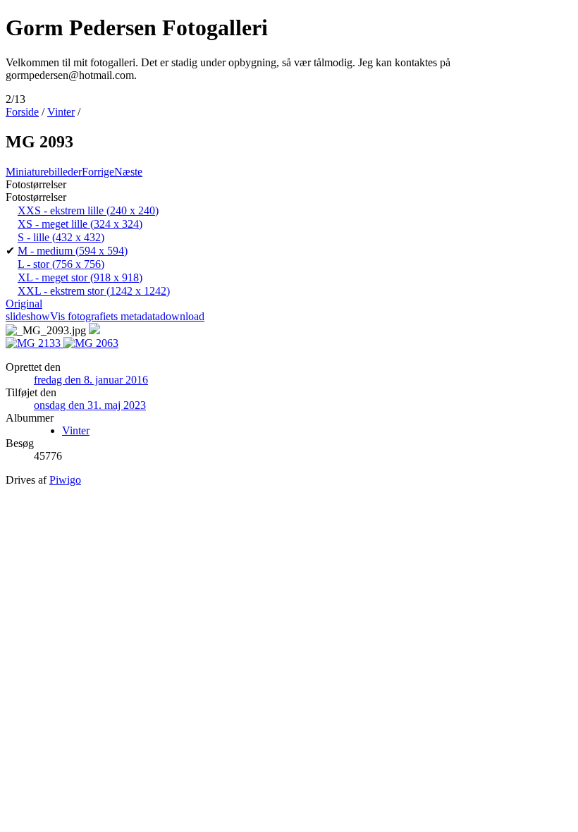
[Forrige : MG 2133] (34, 343)
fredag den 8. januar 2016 (91, 380)
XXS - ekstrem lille (88, 210)
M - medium (73, 251)
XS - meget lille (80, 224)
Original (24, 304)
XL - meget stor (80, 277)
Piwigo (65, 480)
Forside (22, 112)
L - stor (61, 264)
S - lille (61, 237)
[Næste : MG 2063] (90, 343)
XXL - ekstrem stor (94, 291)
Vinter (61, 112)
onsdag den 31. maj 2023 (90, 405)
